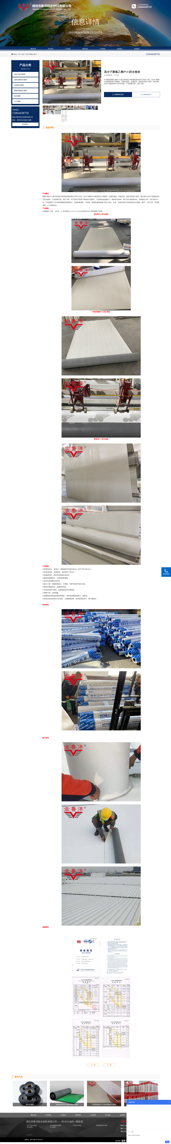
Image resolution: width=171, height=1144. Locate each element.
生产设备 (108, 1115)
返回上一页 (16, 54)
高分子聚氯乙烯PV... (32, 54)
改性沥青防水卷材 (20, 80)
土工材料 (17, 101)
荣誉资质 (85, 48)
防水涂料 (17, 96)
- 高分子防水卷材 (31, 1125)
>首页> (23, 54)
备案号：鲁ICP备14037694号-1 (34, 1139)
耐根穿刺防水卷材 (20, 90)
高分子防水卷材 (19, 74)
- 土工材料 (52, 1127)
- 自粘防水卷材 (76, 1125)
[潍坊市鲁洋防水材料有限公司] (44, 6)
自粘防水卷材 (19, 85)
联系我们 (137, 48)
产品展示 (68, 48)
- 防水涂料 (29, 1127)
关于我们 (50, 48)
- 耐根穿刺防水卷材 (101, 1125)
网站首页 (33, 48)
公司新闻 (102, 48)
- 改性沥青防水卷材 (55, 1125)
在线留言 (120, 48)
